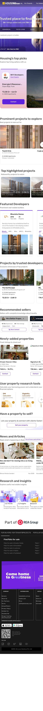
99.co (20, 601)
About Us (4, 598)
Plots (32, 29)
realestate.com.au (24, 596)
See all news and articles (33, 439)
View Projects (14, 77)
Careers (4, 596)
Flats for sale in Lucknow (12, 548)
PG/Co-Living (20, 29)
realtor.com (22, 598)
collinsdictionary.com (25, 603)
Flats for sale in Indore (11, 550)
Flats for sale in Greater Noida (13, 543)
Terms (3, 603)
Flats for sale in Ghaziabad (12, 546)
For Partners (5, 601)
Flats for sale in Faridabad (12, 553)
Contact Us (5, 611)
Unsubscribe (5, 613)
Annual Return (6, 606)
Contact (13, 102)
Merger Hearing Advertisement (6, 616)
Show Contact (15, 329)
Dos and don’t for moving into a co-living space (16, 462)
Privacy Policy (6, 608)
